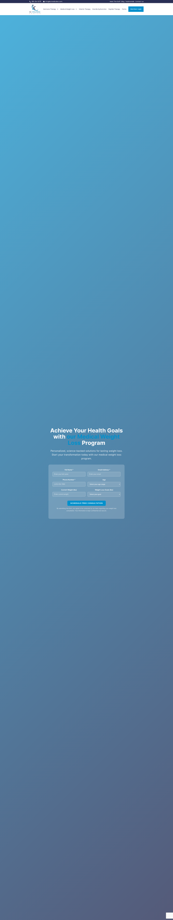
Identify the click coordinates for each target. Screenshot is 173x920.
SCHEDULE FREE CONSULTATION (86, 503)
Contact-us (139, 2)
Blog (122, 2)
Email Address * (104, 470)
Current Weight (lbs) (69, 490)
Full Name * (69, 470)
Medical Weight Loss (67, 9)
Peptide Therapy (114, 9)
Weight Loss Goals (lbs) (104, 490)
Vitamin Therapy (85, 9)
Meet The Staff (115, 2)
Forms (124, 9)
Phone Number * (69, 480)
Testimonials (129, 2)
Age (104, 480)
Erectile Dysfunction (100, 9)
